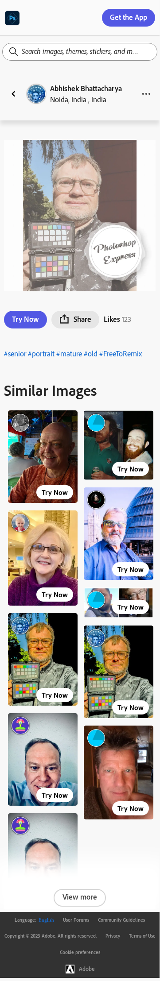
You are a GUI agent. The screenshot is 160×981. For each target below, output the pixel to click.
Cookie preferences (80, 952)
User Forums (76, 920)
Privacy (112, 936)
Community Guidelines (121, 920)
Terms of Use (142, 936)
